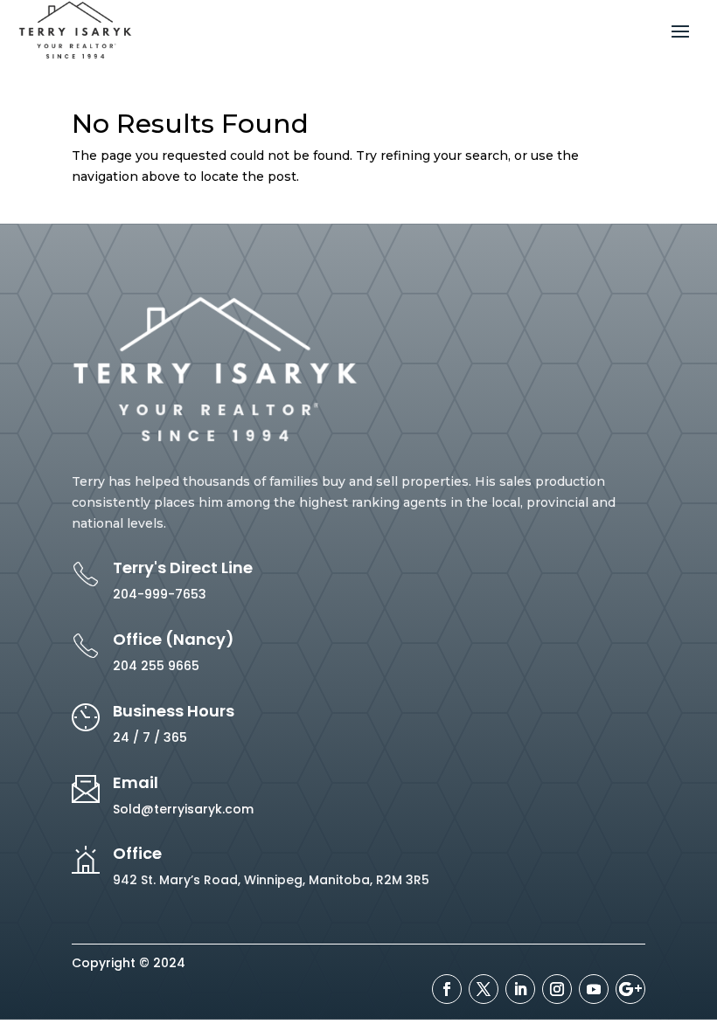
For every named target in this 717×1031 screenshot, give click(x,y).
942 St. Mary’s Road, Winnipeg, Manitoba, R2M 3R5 (271, 880)
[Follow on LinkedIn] (520, 989)
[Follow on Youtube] (594, 989)
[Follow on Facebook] (447, 989)
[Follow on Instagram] (557, 989)
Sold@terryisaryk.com (183, 809)
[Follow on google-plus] (630, 989)
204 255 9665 (156, 666)
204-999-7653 (159, 594)
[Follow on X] (483, 989)
